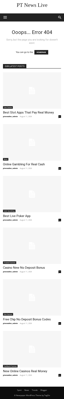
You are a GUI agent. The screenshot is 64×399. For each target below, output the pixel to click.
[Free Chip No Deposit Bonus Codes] (32, 297)
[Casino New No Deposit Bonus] (32, 246)
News (26, 390)
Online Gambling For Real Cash (24, 164)
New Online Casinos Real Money (25, 371)
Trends (35, 390)
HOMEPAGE (41, 52)
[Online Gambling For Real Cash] (32, 142)
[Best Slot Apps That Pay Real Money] (32, 90)
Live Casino (8, 107)
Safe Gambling (9, 211)
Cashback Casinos (10, 366)
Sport (19, 390)
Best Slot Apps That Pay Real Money (28, 112)
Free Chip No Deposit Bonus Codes (27, 319)
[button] (5, 17)
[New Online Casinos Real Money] (32, 349)
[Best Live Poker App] (32, 194)
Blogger (43, 390)
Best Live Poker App (17, 216)
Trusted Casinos (9, 263)
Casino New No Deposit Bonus (24, 267)
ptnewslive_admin (10, 116)
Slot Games (8, 314)
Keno (5, 159)
